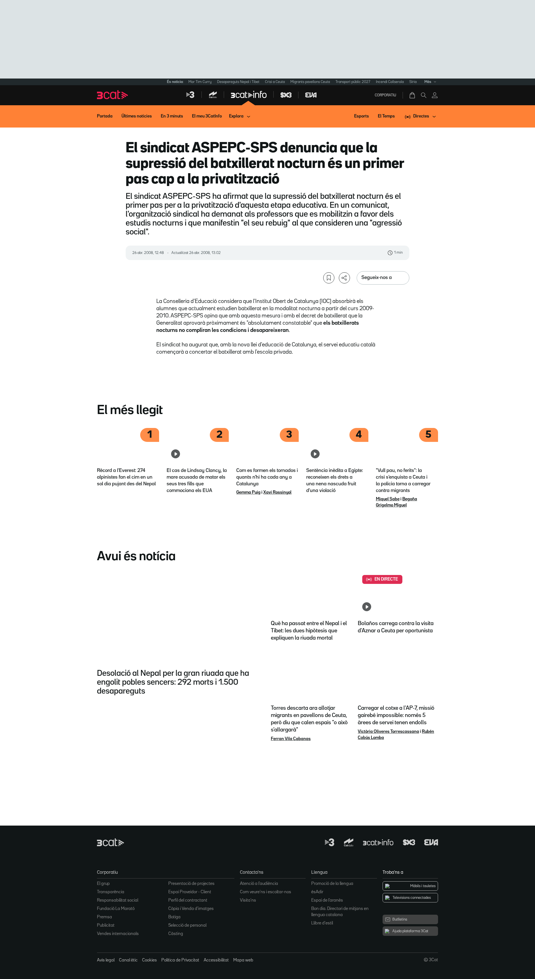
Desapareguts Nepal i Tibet (238, 82)
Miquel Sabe (388, 499)
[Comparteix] (344, 277)
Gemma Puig (248, 493)
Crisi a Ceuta (275, 82)
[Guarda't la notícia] (328, 277)
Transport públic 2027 (352, 82)
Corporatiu (385, 95)
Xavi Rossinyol (277, 493)
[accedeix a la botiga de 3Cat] (412, 95)
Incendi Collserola (390, 82)
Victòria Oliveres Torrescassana (388, 732)
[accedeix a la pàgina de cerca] (423, 95)
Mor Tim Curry (199, 82)
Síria (413, 82)
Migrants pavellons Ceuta (310, 82)
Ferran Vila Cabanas (291, 739)
